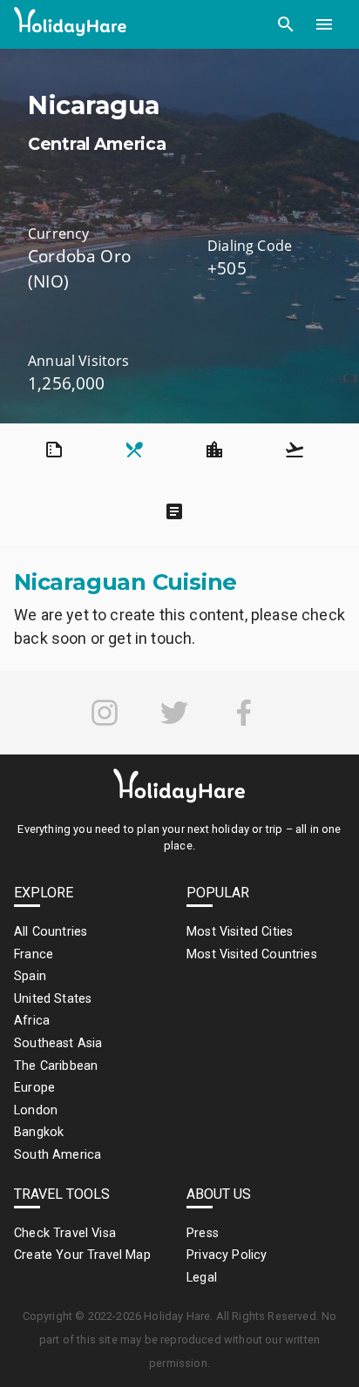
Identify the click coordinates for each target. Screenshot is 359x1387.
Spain (30, 976)
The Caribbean (56, 1066)
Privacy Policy (226, 1255)
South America (57, 1154)
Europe (34, 1087)
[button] (285, 24)
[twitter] (174, 713)
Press (202, 1233)
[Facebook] (244, 713)
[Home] (70, 25)
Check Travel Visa (65, 1233)
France (33, 954)
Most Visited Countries (251, 954)
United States (52, 998)
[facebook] (244, 713)
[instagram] (104, 713)
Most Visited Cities (239, 931)
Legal (201, 1277)
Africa (32, 1020)
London (36, 1110)
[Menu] (324, 24)
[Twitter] (174, 713)
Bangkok (39, 1132)
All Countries (50, 931)
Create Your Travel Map (82, 1255)
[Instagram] (104, 713)
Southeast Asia (58, 1043)
